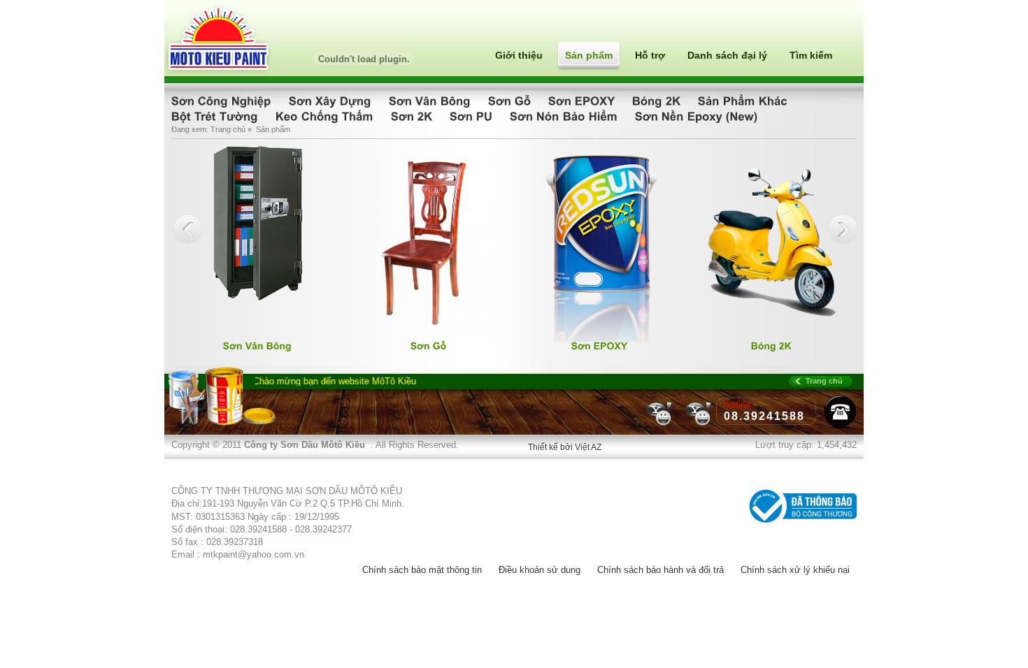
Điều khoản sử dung (539, 570)
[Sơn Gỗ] (429, 335)
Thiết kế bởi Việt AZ (564, 447)
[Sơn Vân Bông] (258, 297)
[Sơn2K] (413, 116)
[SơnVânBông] (431, 100)
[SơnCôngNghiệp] (223, 100)
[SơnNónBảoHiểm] (565, 116)
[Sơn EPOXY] (601, 338)
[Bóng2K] (658, 100)
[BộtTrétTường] (216, 116)
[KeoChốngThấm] (326, 116)
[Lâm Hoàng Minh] (660, 424)
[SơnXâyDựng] (332, 100)
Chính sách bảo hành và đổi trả (660, 570)
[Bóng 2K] (772, 335)
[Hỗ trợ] (699, 424)
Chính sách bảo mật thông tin (422, 570)
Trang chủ (227, 129)
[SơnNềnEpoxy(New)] (698, 116)
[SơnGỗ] (511, 100)
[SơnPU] (473, 116)
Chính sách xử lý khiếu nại (795, 570)
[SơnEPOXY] (583, 100)
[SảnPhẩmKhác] (744, 100)
